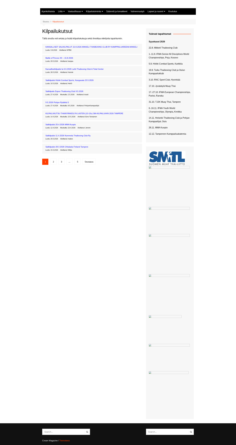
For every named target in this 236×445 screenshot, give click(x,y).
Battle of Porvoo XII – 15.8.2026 (59, 58)
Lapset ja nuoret (155, 11)
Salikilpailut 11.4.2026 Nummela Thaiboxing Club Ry (68, 135)
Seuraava (89, 162)
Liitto (60, 11)
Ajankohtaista (48, 11)
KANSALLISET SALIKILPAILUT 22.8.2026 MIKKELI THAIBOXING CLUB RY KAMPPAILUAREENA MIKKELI (91, 47)
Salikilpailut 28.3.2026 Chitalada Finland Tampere (66, 147)
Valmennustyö (137, 11)
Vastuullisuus (74, 11)
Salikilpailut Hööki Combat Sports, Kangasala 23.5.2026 (69, 80)
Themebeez (64, 440)
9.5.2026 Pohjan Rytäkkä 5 (57, 102)
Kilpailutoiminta (93, 11)
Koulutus (172, 11)
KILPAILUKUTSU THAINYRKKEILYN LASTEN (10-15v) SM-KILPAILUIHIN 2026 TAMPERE (84, 113)
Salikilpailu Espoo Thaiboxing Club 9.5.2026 (64, 91)
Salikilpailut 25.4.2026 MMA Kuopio (60, 124)
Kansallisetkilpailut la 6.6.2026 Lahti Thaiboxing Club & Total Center (74, 69)
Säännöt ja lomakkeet (116, 11)
